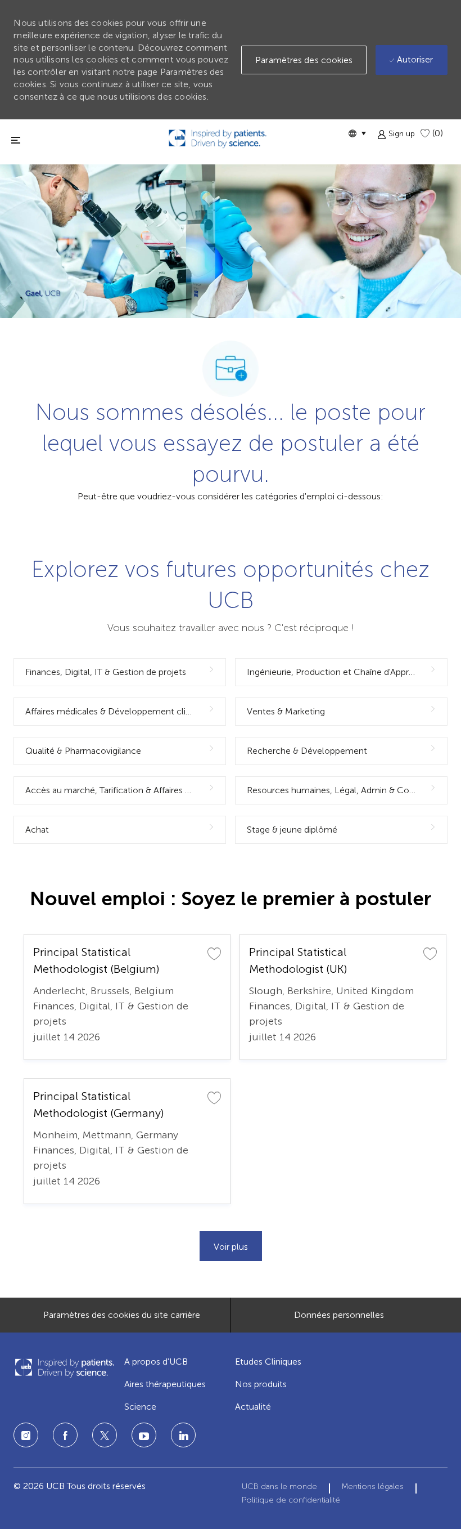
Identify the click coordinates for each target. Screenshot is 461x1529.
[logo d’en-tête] (217, 138)
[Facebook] (65, 1435)
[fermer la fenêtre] (15, 140)
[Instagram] (25, 1435)
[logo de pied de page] (64, 1367)
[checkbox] (214, 953)
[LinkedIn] (144, 1435)
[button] (357, 133)
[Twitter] (104, 1435)
